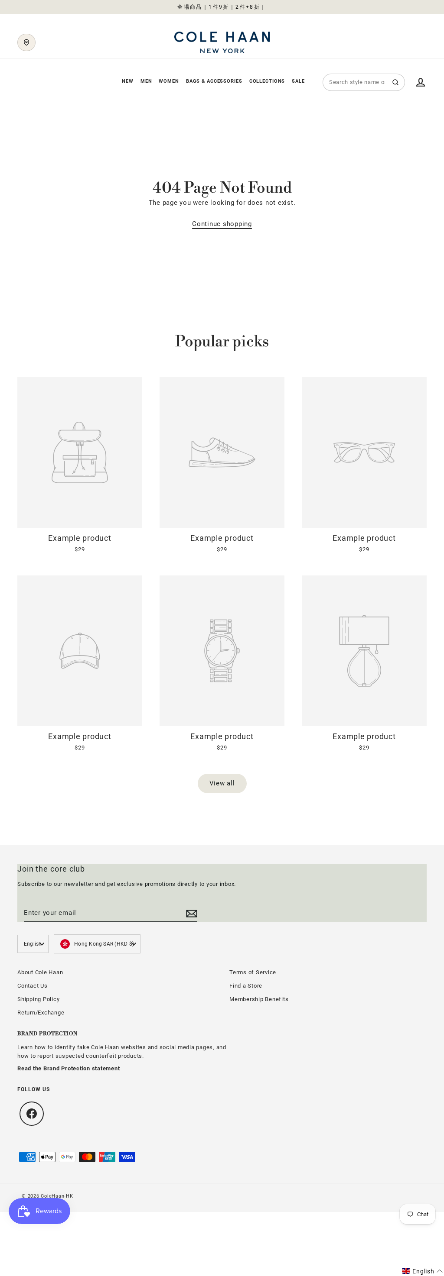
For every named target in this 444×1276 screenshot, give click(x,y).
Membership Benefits (258, 999)
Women (169, 81)
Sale (298, 81)
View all (222, 783)
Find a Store (245, 985)
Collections (267, 81)
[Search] (395, 82)
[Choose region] (26, 42)
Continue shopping (222, 224)
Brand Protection (47, 1033)
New (128, 81)
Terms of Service (252, 972)
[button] (422, 1271)
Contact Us (32, 985)
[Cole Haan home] (222, 42)
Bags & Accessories (214, 81)
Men (146, 81)
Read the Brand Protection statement (68, 1068)
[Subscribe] (190, 913)
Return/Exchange (40, 1012)
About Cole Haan (40, 972)
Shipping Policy (38, 999)
